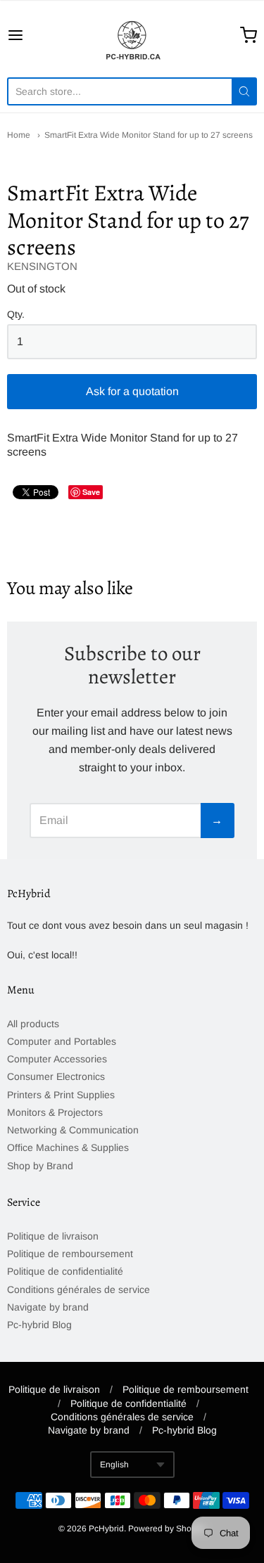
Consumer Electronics (56, 1076)
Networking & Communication (73, 1130)
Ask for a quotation (132, 391)
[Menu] (32, 35)
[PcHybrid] (132, 35)
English (114, 1464)
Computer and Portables (61, 1041)
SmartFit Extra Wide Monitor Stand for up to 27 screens (148, 135)
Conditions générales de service (78, 1289)
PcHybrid (106, 1528)
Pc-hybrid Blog (39, 1324)
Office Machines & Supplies (68, 1147)
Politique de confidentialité (65, 1271)
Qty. (16, 314)
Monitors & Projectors (55, 1112)
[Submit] (244, 91)
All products (33, 1023)
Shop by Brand (40, 1165)
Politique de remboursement (70, 1253)
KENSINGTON (42, 266)
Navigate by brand (48, 1307)
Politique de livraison (53, 1236)
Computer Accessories (57, 1058)
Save (91, 492)
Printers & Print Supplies (61, 1094)
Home (18, 135)
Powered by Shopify (166, 1528)
